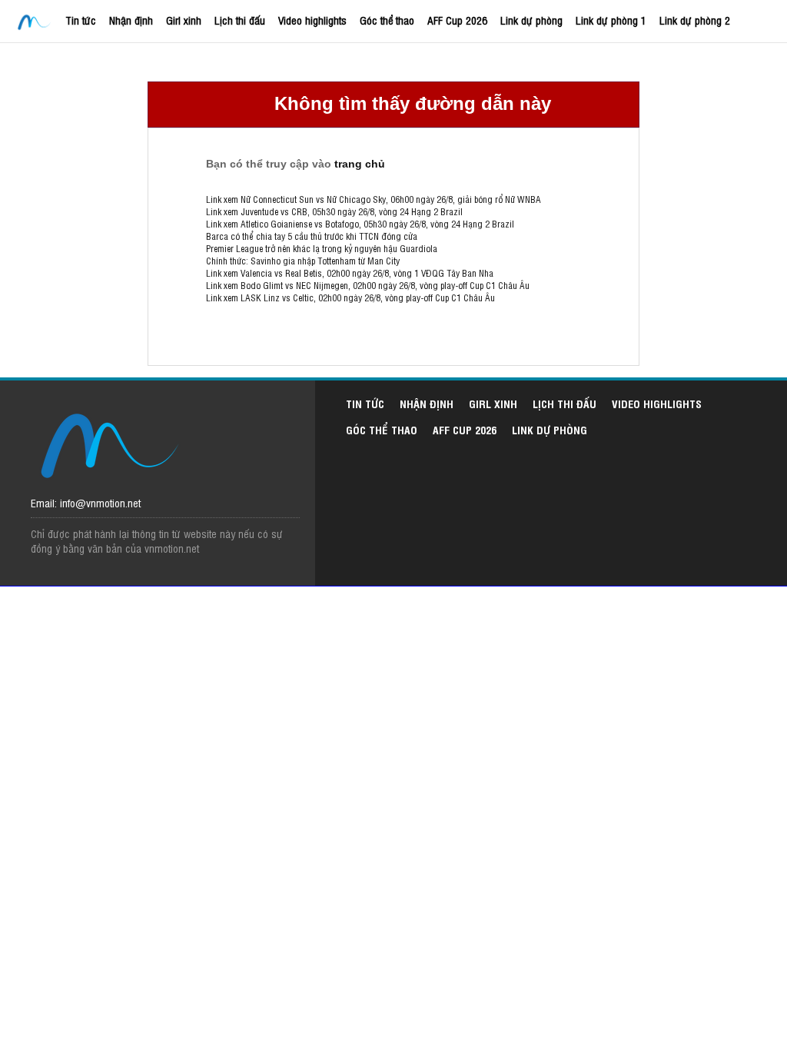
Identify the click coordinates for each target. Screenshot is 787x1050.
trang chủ (359, 164)
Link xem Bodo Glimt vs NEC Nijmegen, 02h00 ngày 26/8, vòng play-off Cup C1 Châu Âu (368, 285)
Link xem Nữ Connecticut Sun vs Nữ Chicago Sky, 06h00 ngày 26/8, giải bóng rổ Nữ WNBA (373, 199)
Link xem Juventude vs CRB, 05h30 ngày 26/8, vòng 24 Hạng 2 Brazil (334, 211)
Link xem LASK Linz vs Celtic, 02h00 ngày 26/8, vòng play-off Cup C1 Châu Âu (350, 297)
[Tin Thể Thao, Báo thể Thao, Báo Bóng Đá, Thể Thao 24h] (36, 23)
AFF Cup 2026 (457, 19)
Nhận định (131, 19)
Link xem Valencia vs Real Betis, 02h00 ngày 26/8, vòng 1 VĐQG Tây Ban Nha (349, 273)
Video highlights (312, 19)
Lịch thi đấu (239, 19)
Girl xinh (183, 19)
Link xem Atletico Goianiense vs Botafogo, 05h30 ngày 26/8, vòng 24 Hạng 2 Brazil (360, 224)
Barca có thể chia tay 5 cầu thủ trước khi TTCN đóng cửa (311, 236)
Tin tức (80, 19)
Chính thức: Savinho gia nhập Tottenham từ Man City (303, 260)
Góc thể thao (387, 19)
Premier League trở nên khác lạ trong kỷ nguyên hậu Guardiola (321, 248)
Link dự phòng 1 (611, 19)
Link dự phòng (531, 19)
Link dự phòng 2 (694, 19)
